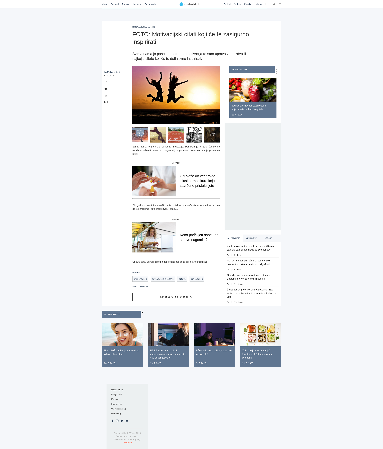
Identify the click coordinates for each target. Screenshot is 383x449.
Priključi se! (116, 394)
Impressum (116, 404)
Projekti (247, 4)
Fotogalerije (150, 4)
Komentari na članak (174, 296)
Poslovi (227, 4)
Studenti (115, 4)
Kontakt (114, 399)
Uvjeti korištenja (118, 409)
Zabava (125, 4)
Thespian (127, 442)
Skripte (237, 4)
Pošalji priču (117, 389)
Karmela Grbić (112, 72)
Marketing (116, 413)
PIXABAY (144, 286)
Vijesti (104, 4)
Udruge (258, 4)
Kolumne (137, 4)
